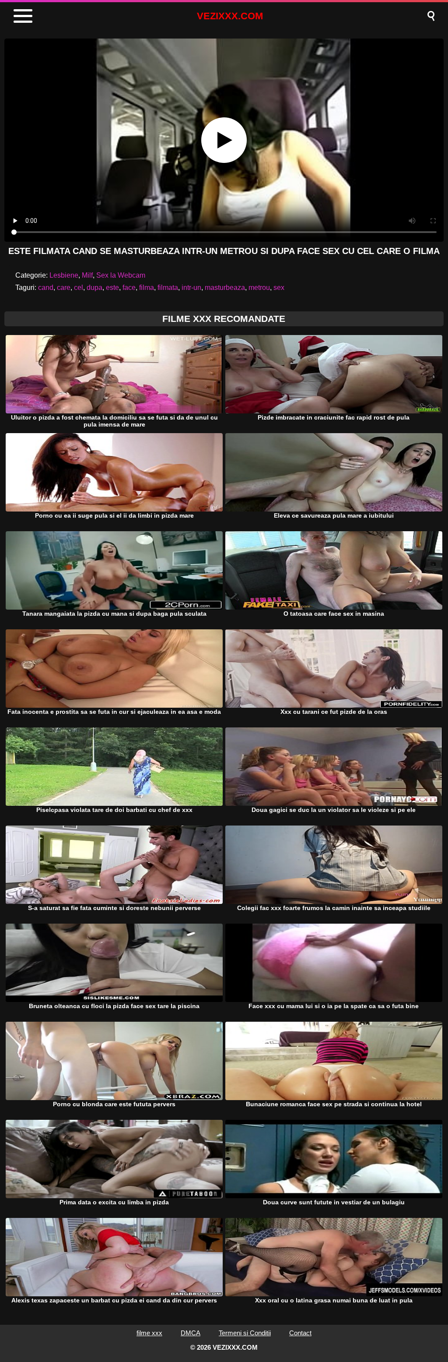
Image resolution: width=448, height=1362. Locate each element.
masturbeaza (225, 287)
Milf (87, 275)
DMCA (190, 1333)
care (63, 287)
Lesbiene (63, 275)
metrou (259, 287)
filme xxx (149, 1333)
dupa (94, 287)
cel (78, 287)
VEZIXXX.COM (230, 16)
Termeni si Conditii (245, 1333)
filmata (168, 287)
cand (45, 287)
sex (278, 287)
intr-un (191, 287)
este (112, 287)
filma (146, 287)
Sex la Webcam (120, 275)
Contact (300, 1333)
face (129, 287)
